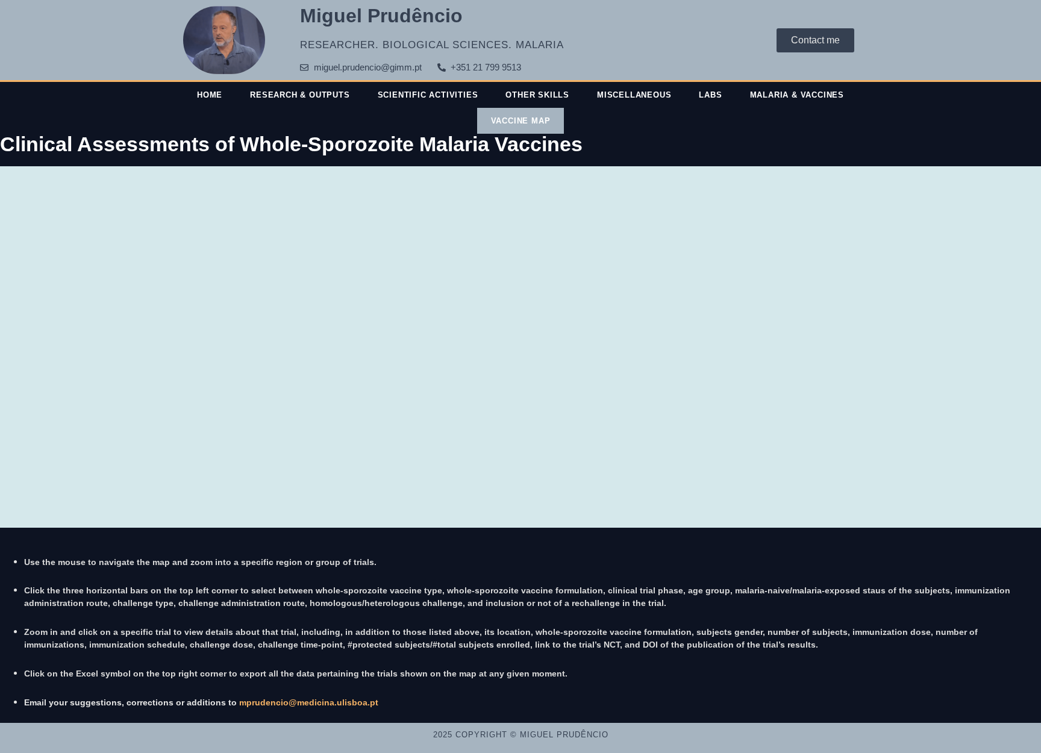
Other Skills (537, 94)
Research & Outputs (299, 94)
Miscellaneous (634, 94)
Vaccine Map (521, 120)
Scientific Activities (428, 94)
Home (209, 94)
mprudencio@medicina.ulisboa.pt (308, 702)
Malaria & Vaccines (797, 94)
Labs (710, 94)
